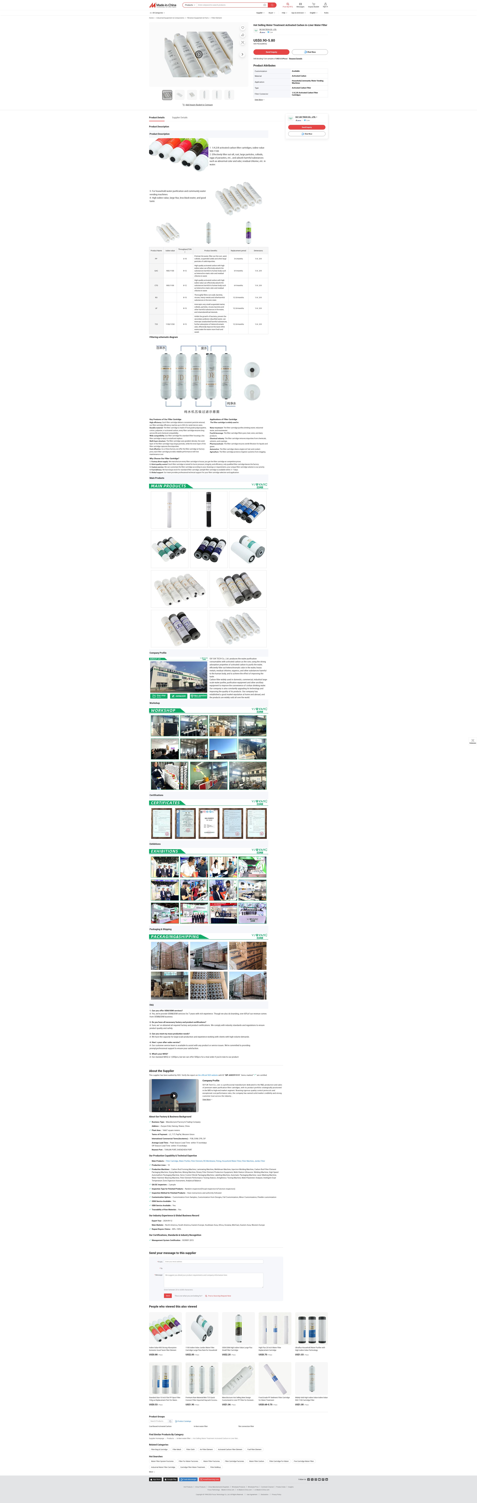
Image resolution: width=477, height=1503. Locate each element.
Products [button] (189, 5)
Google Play (170, 1479)
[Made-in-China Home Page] (162, 5)
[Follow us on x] (312, 1479)
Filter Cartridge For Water (279, 1461)
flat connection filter (246, 1426)
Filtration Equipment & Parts (198, 18)
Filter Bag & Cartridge (159, 1449)
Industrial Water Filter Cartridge (163, 1467)
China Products (200, 1487)
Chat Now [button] (311, 52)
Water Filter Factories (211, 1461)
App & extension (297, 13)
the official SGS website (208, 1075)
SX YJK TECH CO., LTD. (268, 29)
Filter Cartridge (172, 1161)
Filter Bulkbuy (215, 1467)
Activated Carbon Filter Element (230, 1449)
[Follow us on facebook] (308, 1479)
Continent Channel (267, 1487)
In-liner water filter (201, 1426)
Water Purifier (184, 1161)
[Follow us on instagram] (316, 1479)
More (151, 1472)
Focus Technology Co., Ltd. (221, 1494)
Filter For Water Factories (188, 1461)
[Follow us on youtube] (319, 1479)
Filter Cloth (190, 1449)
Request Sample (295, 59)
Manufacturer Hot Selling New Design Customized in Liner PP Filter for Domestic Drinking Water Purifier (238, 1400)
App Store (155, 1479)
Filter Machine (248, 1161)
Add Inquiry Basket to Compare (199, 104)
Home (151, 18)
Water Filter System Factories (162, 1461)
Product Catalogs (184, 1421)
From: (160, 1262)
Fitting (218, 1161)
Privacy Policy (276, 1494)
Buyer (271, 13)
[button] (264, 5)
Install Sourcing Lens (211, 1479)
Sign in (325, 6)
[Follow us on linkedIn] (326, 1479)
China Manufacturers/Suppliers (218, 1487)
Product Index (281, 1487)
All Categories (157, 13)
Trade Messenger (188, 1479)
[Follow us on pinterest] (323, 1479)
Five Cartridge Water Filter (304, 1461)
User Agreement (252, 1494)
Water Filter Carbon (256, 1461)
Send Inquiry (271, 52)
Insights (291, 1487)
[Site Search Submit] (272, 5)
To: (161, 1268)
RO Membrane (209, 1161)
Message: (159, 1275)
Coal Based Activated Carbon (160, 1426)
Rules (326, 13)
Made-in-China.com (227, 1490)
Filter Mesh (177, 1449)
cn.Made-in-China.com (261, 1490)
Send (168, 1295)
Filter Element (216, 18)
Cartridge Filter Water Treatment (192, 1467)
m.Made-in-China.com (244, 1490)
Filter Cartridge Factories (234, 1461)
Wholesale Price (253, 1487)
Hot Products (188, 1487)
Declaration (264, 1494)
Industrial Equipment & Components (170, 18)
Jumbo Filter (260, 1161)
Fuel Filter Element (254, 1449)
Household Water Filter (231, 1161)
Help (283, 13)
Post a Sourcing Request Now (218, 1296)
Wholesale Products (238, 1487)
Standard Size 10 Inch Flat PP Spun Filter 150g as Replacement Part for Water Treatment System (164, 1400)
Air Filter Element (206, 1449)
